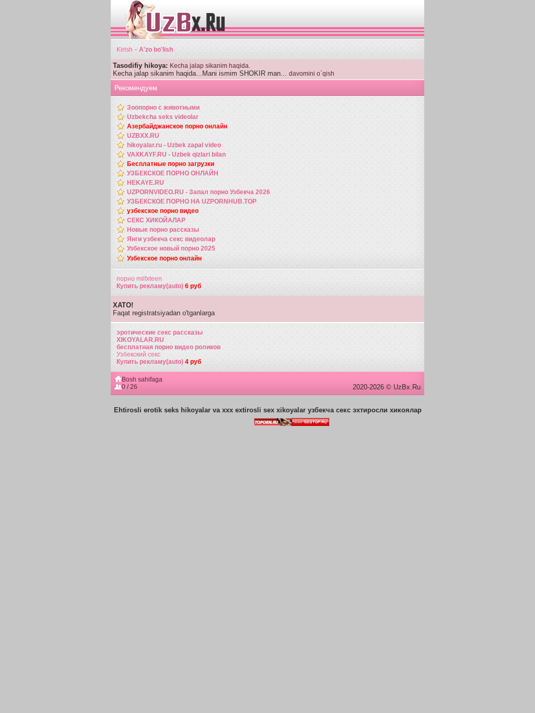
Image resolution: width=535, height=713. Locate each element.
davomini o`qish (311, 73)
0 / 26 (129, 386)
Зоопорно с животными (163, 107)
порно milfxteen (139, 278)
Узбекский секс (138, 354)
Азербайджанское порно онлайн (177, 126)
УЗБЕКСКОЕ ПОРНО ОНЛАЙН (172, 173)
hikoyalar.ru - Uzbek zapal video (174, 145)
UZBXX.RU (143, 135)
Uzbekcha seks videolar (163, 117)
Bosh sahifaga (142, 379)
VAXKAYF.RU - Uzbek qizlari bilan (176, 154)
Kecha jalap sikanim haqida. (210, 65)
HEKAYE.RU (145, 182)
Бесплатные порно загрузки (170, 164)
